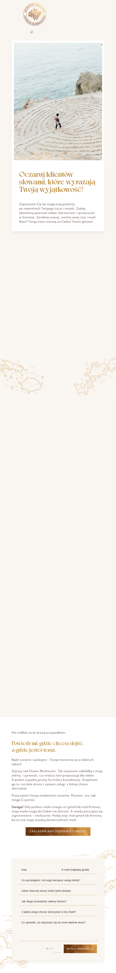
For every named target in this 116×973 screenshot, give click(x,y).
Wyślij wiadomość (80, 949)
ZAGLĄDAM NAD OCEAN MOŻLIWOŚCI (58, 831)
